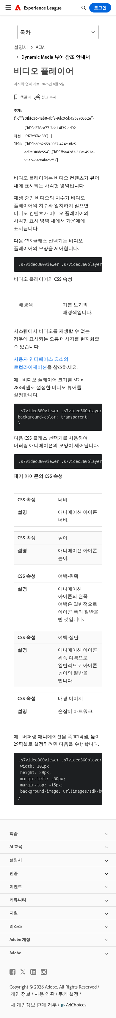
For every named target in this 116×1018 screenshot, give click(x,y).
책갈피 (25, 97)
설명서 (21, 47)
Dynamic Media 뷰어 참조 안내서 (55, 57)
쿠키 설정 (68, 994)
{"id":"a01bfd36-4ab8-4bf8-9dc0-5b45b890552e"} (54, 118)
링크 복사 (49, 97)
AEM (40, 47)
